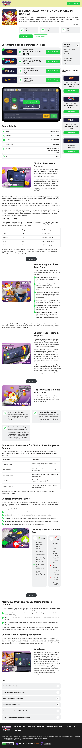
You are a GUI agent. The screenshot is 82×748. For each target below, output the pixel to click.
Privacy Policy (19, 726)
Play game (25, 36)
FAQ (65, 63)
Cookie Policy (70, 726)
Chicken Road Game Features (70, 50)
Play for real (30, 102)
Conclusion (67, 60)
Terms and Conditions (54, 726)
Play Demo (30, 106)
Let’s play (72, 3)
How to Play (67, 53)
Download (40, 36)
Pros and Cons (68, 58)
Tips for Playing (69, 56)
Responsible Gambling (35, 726)
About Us (17, 731)
